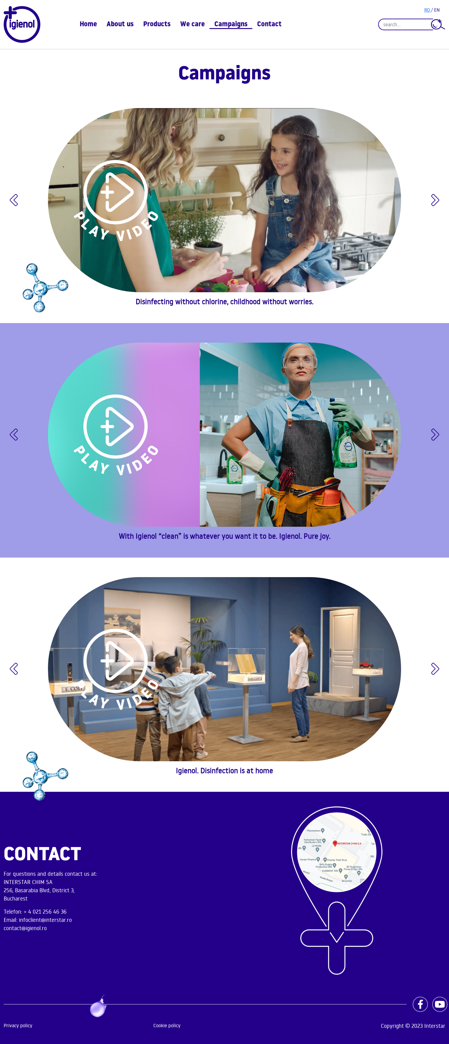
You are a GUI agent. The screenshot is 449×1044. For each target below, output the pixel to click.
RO (427, 10)
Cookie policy (167, 1025)
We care (192, 24)
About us (120, 24)
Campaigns (230, 24)
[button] (13, 200)
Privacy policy (18, 1025)
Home (88, 24)
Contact (269, 24)
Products (156, 24)
